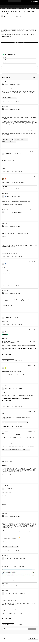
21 (5, 81)
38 (5, 513)
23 (5, 150)
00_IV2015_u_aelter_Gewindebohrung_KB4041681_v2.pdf (14, 449)
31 (5, 329)
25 (5, 193)
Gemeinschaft (3, 5)
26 (5, 209)
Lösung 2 (4, 59)
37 (5, 485)
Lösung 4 (4, 64)
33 (5, 385)
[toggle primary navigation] (2, 1)
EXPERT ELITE (4, 186)
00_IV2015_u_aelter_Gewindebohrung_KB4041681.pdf (13, 422)
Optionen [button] (36, 11)
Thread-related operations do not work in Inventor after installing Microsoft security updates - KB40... (19, 349)
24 (5, 176)
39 (5, 555)
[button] (38, 14)
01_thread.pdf (5, 139)
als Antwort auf (15, 84)
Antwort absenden (32, 629)
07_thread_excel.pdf (7, 141)
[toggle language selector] (31, 1)
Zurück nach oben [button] (6, 638)
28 (5, 261)
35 (5, 431)
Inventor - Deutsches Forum (20, 8)
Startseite (2, 8)
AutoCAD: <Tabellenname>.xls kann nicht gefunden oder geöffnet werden (15, 398)
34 (5, 411)
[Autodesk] (5, 1)
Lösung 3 (4, 62)
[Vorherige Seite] (31, 77)
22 (5, 106)
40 (5, 590)
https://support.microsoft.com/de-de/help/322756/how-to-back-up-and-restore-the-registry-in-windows (18, 300)
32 (5, 365)
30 (5, 314)
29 (5, 290)
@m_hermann (5, 392)
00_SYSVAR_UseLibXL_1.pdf (8, 546)
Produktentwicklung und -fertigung (10, 8)
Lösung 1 (4, 57)
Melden (19, 46)
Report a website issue (33, 638)
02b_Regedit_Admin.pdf (7, 97)
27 (5, 223)
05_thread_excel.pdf (19, 139)
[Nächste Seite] (35, 77)
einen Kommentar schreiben (19, 42)
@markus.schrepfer (7, 597)
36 (5, 458)
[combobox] (14, 1)
